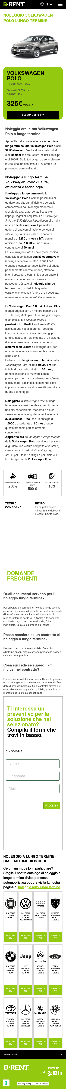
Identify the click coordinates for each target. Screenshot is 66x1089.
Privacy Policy (24, 1083)
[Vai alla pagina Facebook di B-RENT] (45, 1073)
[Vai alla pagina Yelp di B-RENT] (50, 1073)
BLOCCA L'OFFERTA (33, 115)
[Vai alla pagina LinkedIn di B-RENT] (60, 1073)
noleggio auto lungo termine (39, 886)
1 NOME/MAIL (15, 751)
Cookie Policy (41, 1083)
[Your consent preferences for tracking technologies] (6, 1082)
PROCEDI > (51, 805)
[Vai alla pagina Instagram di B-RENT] (55, 1073)
